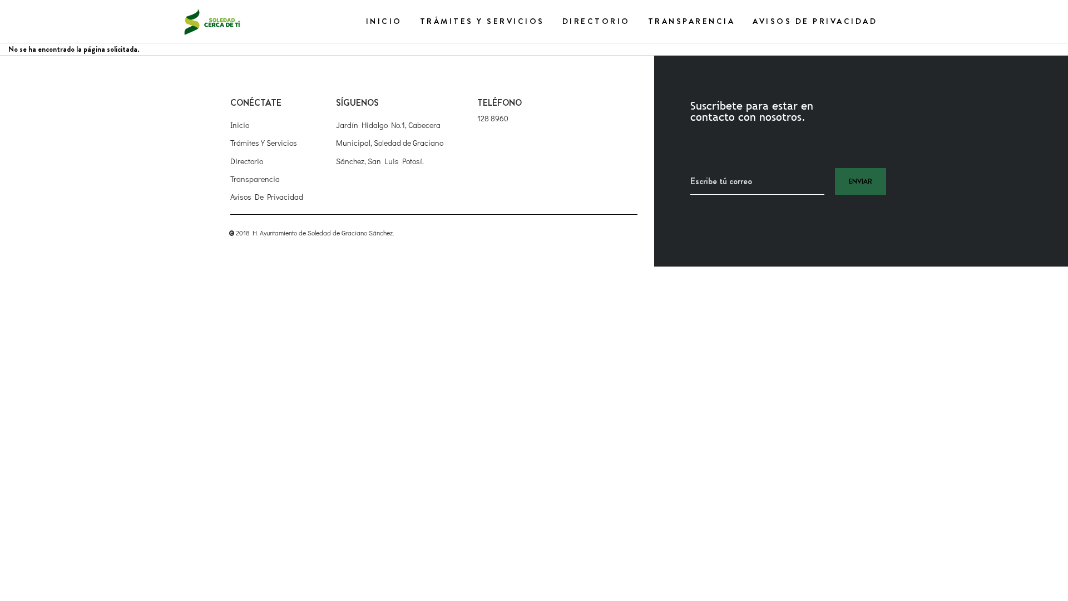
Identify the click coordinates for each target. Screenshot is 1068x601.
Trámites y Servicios (482, 21)
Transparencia (691, 21)
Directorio (596, 21)
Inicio (384, 21)
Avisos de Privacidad (815, 21)
